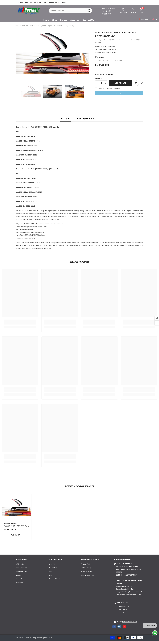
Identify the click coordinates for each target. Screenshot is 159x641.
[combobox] (68, 10)
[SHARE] (141, 83)
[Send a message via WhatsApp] (155, 633)
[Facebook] (114, 626)
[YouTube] (124, 626)
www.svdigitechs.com (44, 638)
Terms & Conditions (113, 88)
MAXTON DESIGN (27, 26)
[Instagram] (119, 626)
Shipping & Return (85, 118)
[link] (20, 323)
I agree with (102, 88)
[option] (52, 53)
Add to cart (120, 83)
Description (65, 118)
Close (142, 2)
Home (17, 26)
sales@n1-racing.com (129, 621)
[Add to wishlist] (136, 83)
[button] (16, 91)
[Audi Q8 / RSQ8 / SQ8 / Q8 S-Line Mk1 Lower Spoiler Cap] (16, 506)
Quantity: (98, 79)
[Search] (70, 10)
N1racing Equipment (108, 47)
